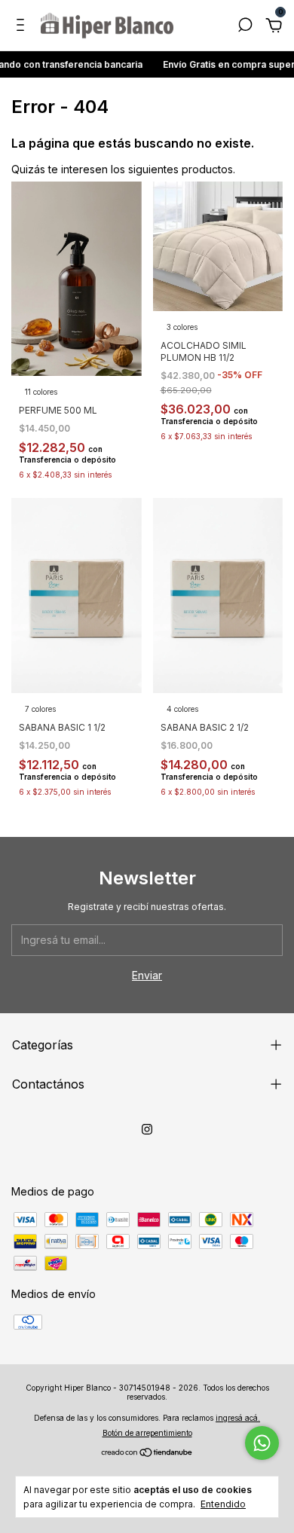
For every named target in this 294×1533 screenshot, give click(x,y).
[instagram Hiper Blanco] (147, 1129)
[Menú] (23, 27)
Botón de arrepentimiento (147, 1432)
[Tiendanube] (147, 1453)
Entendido (223, 1504)
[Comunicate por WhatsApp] (262, 1443)
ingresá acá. (238, 1417)
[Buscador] (245, 27)
